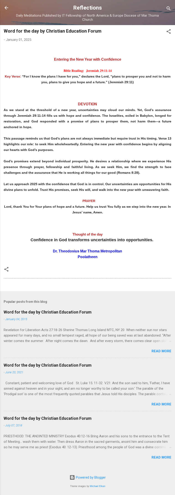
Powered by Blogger (90, 477)
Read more (161, 351)
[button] (168, 32)
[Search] (168, 9)
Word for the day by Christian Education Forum (48, 312)
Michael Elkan (97, 486)
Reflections (87, 8)
